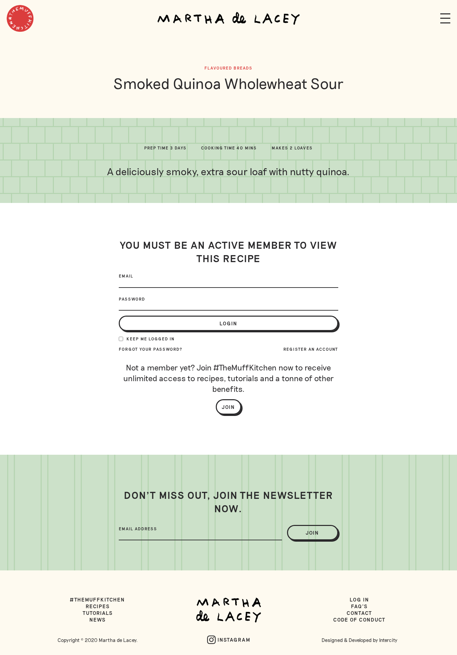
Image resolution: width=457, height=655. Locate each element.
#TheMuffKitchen (97, 599)
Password (132, 299)
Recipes (98, 606)
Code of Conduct (359, 620)
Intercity (388, 640)
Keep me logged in (150, 338)
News (97, 620)
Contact (359, 613)
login (228, 323)
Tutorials (98, 613)
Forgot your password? (151, 349)
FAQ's (359, 606)
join (312, 533)
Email (126, 276)
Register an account (310, 349)
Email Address (138, 528)
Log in (359, 599)
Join (228, 407)
